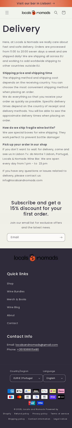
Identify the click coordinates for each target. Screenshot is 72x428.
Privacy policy (40, 413)
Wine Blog (13, 307)
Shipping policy (16, 418)
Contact (12, 323)
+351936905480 (28, 349)
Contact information (39, 418)
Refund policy (21, 413)
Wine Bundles (15, 291)
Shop (10, 283)
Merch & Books (16, 299)
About (11, 315)
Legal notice (60, 418)
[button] (7, 12)
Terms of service (60, 413)
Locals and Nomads (34, 409)
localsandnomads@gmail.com (37, 345)
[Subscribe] (61, 237)
